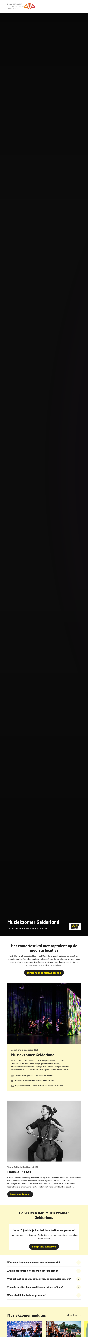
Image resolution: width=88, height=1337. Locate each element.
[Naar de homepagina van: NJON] (21, 6)
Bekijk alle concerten (44, 1246)
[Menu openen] (79, 7)
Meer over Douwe (20, 1194)
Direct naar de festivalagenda (44, 972)
